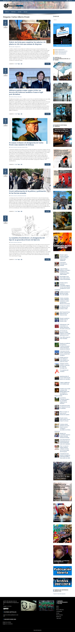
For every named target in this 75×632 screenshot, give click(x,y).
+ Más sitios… (59, 618)
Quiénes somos (13, 0)
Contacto (18, 0)
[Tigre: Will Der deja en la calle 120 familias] (57, 338)
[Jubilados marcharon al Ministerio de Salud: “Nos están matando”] (57, 293)
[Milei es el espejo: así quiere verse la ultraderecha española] (57, 413)
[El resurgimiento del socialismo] (57, 371)
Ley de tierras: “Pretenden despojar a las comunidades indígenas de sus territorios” (64, 400)
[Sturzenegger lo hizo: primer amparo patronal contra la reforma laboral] (57, 278)
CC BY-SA (9, 606)
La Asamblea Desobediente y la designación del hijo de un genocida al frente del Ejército (27, 239)
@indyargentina (62, 49)
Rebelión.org (58, 616)
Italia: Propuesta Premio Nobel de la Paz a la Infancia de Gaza (65, 313)
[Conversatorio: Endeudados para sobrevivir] (57, 264)
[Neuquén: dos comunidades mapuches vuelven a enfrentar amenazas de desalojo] (57, 435)
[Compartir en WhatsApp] (20, 64)
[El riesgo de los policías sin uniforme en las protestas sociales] (57, 307)
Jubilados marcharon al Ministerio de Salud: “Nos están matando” (65, 293)
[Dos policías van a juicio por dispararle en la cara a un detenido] (57, 407)
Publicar (25, 11)
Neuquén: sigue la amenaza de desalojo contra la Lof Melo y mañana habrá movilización (64, 257)
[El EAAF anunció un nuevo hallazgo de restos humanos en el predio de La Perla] (57, 359)
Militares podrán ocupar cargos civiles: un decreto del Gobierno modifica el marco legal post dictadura (26, 92)
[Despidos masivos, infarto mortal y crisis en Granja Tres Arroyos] (57, 419)
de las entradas (7, 622)
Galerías (19, 11)
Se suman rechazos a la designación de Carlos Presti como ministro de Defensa (26, 144)
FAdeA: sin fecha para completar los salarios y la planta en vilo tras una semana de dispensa (27, 43)
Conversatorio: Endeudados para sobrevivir (63, 264)
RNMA (57, 606)
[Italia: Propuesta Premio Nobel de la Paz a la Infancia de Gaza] (57, 313)
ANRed (57, 608)
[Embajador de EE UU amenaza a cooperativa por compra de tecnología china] (57, 365)
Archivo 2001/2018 (24, 0)
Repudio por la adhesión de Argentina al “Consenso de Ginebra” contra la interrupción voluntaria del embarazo (65, 346)
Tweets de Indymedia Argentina (59, 593)
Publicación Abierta (30, 0)
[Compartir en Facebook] (14, 64)
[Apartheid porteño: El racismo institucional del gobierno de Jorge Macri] (57, 378)
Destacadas (20, 195)
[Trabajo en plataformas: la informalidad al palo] (57, 384)
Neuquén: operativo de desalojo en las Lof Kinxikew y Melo (64, 320)
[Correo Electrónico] (19, 64)
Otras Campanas (59, 614)
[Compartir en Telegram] (21, 64)
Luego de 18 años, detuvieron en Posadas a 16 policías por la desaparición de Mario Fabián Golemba (65, 271)
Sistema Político (25, 147)
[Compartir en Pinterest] (17, 64)
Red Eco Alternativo (60, 609)
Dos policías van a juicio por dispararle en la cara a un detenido (65, 407)
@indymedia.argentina (63, 51)
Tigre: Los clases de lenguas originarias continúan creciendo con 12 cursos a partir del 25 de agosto (64, 449)
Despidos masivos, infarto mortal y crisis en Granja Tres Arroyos (65, 419)
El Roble (57, 613)
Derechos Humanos (13, 96)
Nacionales (12, 46)
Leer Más (47, 63)
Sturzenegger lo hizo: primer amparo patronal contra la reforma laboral (65, 278)
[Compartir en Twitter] (16, 64)
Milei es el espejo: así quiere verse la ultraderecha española (64, 413)
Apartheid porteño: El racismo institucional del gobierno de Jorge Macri (65, 378)
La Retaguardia (59, 611)
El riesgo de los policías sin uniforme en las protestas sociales (65, 307)
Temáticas (7, 11)
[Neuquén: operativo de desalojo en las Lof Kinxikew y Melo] (57, 320)
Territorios (13, 11)
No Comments (6, 27)
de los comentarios (8, 623)
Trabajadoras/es (17, 46)
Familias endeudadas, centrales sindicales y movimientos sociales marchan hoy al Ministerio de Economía (65, 301)
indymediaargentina (62, 52)
